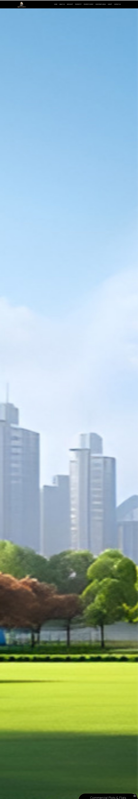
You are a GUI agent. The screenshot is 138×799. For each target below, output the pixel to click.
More (109, 4)
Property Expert (88, 4)
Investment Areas (101, 4)
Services (69, 4)
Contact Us (117, 4)
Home (55, 4)
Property (77, 4)
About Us (62, 4)
